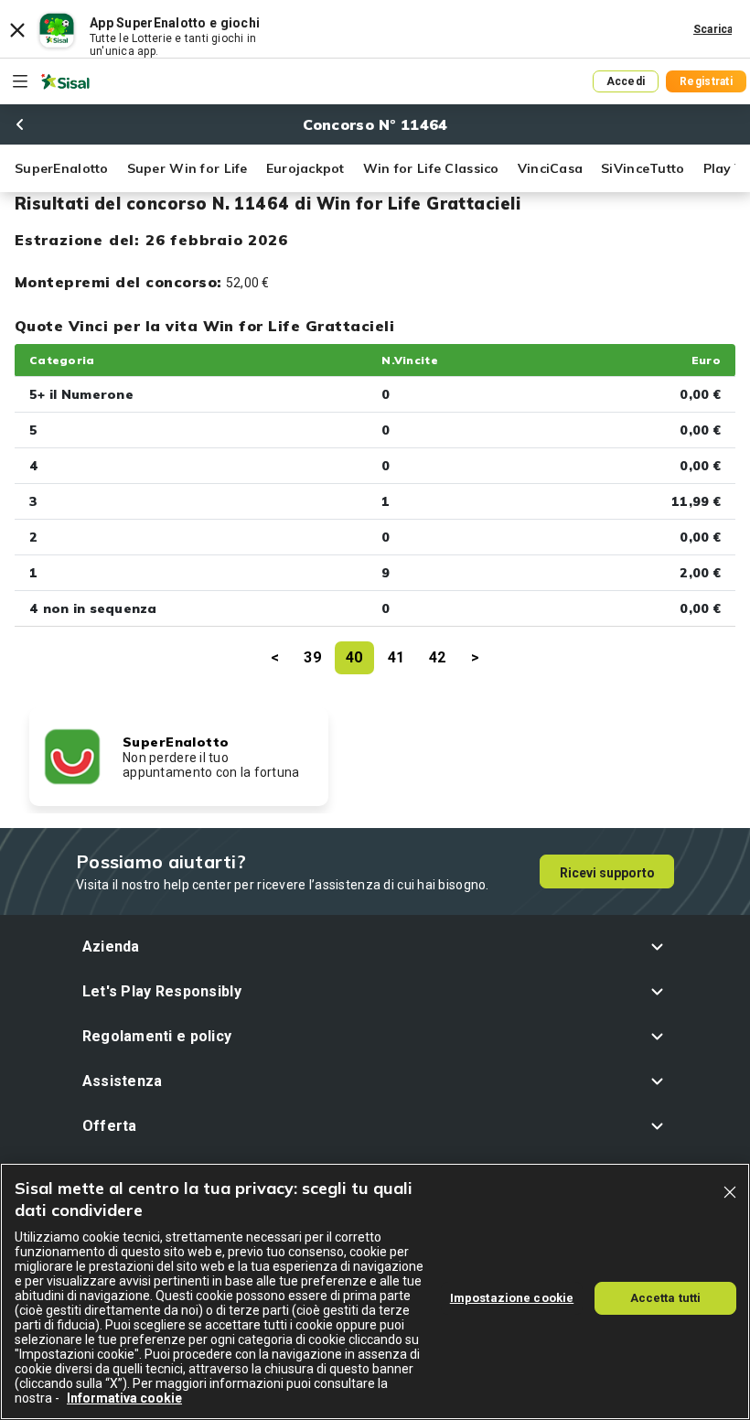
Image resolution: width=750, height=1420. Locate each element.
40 (354, 657)
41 (396, 657)
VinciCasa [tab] (551, 168)
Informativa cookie (124, 1398)
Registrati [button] (706, 81)
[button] (375, 946)
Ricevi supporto (607, 873)
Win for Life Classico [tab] (431, 168)
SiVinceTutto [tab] (642, 168)
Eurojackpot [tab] (305, 168)
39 (312, 657)
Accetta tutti (666, 1298)
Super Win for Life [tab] (187, 168)
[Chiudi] (730, 1192)
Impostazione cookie (511, 1298)
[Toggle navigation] (20, 81)
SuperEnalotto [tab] (62, 168)
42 (437, 657)
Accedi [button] (626, 81)
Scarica (713, 29)
